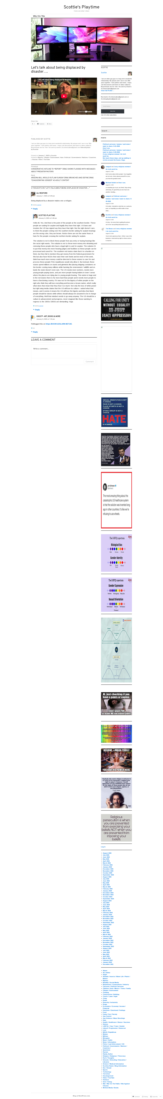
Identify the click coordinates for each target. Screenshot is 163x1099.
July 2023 (106, 926)
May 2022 (106, 954)
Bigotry (40, 157)
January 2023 (107, 938)
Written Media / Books (111, 1088)
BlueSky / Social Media (111, 982)
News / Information (109, 1042)
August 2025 (107, 877)
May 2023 (106, 930)
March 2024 (107, 911)
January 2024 (107, 915)
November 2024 (108, 895)
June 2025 (106, 881)
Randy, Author (108, 1054)
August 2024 (107, 901)
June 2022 (106, 952)
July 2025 (106, 879)
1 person (39, 205)
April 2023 (106, 932)
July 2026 (106, 855)
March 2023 (107, 934)
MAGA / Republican (109, 1032)
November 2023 (108, 918)
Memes (105, 1034)
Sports (105, 1070)
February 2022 (107, 960)
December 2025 (108, 869)
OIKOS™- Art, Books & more (48, 316)
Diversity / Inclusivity (110, 1002)
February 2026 (107, 865)
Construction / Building (111, 994)
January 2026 (107, 867)
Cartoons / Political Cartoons (113, 986)
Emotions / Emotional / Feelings (114, 1010)
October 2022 (107, 944)
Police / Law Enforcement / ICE (113, 1044)
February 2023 (107, 936)
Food (104, 1012)
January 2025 (107, 891)
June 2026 (106, 857)
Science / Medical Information (113, 1064)
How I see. (106, 148)
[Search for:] (116, 131)
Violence (106, 1080)
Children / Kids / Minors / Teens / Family (117, 988)
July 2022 (106, 950)
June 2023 (106, 928)
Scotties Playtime (46, 215)
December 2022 (108, 940)
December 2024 (108, 893)
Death (105, 1000)
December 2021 (108, 964)
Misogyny (106, 1038)
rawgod (108, 166)
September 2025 (108, 875)
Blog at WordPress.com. (81, 1096)
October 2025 (107, 873)
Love (104, 1030)
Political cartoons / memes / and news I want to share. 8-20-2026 (119, 198)
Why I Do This (39, 16)
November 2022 (108, 942)
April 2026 (106, 861)
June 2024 (106, 905)
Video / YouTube (44, 159)
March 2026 (107, 863)
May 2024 (106, 907)
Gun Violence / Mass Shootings (114, 1018)
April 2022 (106, 956)
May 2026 (106, 859)
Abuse (105, 970)
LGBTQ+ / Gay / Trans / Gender (114, 1026)
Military (105, 1036)
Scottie (53, 155)
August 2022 (107, 948)
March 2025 (107, 887)
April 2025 (106, 885)
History (105, 1024)
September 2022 (108, 946)
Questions (106, 1050)
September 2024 (108, 899)
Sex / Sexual (107, 1068)
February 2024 (107, 912)
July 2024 (106, 903)
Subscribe (112, 111)
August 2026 (107, 853)
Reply (35, 209)
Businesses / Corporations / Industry (116, 984)
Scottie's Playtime (81, 7)
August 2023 (107, 924)
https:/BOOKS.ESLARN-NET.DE (59, 324)
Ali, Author (106, 972)
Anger (105, 974)
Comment (90, 362)
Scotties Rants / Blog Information (115, 1066)
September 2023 (108, 922)
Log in (103, 847)
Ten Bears (109, 228)
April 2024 (106, 908)
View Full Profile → (107, 90)
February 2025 (107, 889)
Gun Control (107, 1016)
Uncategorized (108, 1076)
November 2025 (108, 871)
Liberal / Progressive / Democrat (114, 1028)
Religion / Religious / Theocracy (114, 1056)
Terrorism (106, 1074)
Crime (105, 998)
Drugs (105, 1004)
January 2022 (107, 962)
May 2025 (106, 883)
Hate (62, 157)
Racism (35, 159)
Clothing (106, 992)
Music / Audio (107, 1040)
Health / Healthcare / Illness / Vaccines (116, 1022)
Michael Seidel (111, 182)
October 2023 (107, 920)
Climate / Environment (51, 157)
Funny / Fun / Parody (110, 1014)
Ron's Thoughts (108, 1058)
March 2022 (107, 958)
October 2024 (107, 897)
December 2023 (108, 916)
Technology (107, 1072)
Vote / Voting (107, 1082)
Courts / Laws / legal (110, 996)
